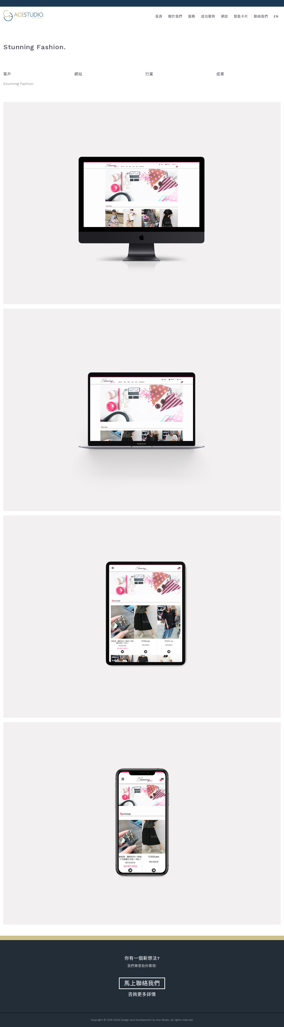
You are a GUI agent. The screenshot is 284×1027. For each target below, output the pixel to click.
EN (276, 16)
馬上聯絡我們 (142, 983)
